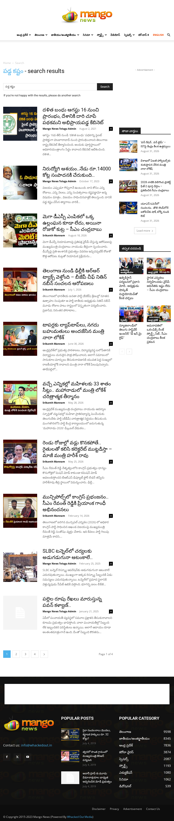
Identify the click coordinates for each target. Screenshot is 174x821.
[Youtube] (27, 757)
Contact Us (153, 809)
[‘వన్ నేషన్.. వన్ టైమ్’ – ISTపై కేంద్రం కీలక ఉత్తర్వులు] (128, 146)
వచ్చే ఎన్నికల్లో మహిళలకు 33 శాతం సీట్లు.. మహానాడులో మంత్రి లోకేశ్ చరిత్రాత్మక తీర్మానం (77, 390)
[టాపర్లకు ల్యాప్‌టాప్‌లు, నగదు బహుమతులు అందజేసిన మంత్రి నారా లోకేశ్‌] (20, 339)
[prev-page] (122, 351)
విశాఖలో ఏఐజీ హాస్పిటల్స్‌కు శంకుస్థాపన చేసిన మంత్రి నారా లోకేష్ (155, 164)
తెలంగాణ (39, 34)
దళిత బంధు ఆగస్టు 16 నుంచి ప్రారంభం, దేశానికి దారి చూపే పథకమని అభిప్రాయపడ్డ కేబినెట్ (73, 116)
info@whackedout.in (36, 745)
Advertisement (132, 809)
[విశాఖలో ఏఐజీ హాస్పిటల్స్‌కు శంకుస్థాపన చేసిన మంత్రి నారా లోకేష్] (128, 165)
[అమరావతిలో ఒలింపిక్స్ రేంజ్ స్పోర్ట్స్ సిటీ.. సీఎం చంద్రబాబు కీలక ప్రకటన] (159, 313)
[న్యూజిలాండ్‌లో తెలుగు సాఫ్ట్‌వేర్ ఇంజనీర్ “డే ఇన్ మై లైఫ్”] (131, 313)
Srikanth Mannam (54, 235)
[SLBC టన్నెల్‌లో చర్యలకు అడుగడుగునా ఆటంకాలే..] (20, 565)
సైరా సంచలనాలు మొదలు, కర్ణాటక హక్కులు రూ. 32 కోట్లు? (96, 734)
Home (7, 63)
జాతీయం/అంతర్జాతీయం (63, 34)
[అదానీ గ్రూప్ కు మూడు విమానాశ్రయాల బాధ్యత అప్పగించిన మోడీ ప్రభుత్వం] (70, 777)
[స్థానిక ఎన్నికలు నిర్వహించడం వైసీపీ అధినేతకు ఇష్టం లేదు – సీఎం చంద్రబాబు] (159, 266)
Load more (143, 230)
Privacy (114, 809)
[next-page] (44, 654)
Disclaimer (99, 809)
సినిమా (86, 34)
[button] (168, 35)
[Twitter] (17, 757)
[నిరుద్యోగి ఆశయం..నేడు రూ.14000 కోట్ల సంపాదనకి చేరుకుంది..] (20, 183)
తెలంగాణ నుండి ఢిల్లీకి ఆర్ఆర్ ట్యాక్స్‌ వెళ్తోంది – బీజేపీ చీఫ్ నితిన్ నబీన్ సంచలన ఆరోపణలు (75, 277)
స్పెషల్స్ (127, 34)
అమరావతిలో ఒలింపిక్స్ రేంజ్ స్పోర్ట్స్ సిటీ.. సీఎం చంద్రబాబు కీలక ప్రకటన (157, 334)
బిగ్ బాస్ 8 (143, 34)
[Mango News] (87, 15)
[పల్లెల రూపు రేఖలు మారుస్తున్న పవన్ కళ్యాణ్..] (20, 613)
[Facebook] (6, 757)
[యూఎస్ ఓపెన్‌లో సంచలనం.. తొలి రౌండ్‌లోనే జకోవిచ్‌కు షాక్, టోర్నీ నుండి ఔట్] (128, 208)
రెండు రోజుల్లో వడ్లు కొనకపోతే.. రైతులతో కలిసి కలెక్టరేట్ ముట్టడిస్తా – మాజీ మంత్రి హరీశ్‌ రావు (77, 449)
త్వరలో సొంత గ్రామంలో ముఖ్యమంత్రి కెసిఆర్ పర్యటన (95, 756)
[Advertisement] (87, 50)
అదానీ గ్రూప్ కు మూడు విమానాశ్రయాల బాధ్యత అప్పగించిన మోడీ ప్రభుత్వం (97, 777)
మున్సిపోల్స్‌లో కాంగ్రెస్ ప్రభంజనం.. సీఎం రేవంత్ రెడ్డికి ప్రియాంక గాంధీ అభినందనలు (76, 503)
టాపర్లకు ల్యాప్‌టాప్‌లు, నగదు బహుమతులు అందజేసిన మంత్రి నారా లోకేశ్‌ (73, 331)
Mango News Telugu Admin (59, 128)
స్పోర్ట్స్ (100, 34)
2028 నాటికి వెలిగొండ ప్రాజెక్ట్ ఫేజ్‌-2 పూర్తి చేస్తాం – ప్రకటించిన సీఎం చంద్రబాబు (156, 186)
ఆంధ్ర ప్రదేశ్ (22, 34)
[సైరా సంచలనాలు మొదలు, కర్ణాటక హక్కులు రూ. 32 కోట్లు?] (70, 734)
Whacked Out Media (79, 817)
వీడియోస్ (115, 34)
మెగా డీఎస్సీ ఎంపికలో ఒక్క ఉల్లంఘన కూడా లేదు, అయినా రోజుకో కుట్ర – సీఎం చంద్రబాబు (72, 223)
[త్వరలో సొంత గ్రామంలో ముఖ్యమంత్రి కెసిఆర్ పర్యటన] (70, 756)
